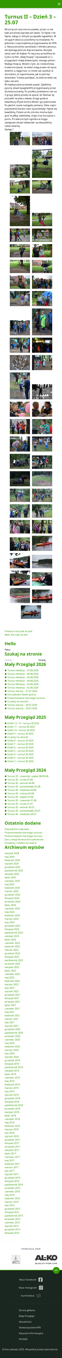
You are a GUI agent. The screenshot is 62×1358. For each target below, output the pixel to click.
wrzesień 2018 (12, 1108)
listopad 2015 (12, 1212)
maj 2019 (9, 1081)
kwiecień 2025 (12, 887)
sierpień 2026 (12, 853)
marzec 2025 (11, 891)
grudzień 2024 (12, 894)
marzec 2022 (11, 984)
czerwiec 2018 (12, 1119)
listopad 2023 (12, 929)
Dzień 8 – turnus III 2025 (20, 740)
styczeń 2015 (12, 1226)
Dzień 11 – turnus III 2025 (21, 726)
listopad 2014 (12, 1232)
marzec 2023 (11, 949)
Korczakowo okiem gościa (21, 694)
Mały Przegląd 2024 (25, 770)
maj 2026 (9, 856)
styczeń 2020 (12, 1056)
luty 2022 (9, 987)
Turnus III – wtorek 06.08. (21, 783)
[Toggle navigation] (59, 4)
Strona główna (27, 1310)
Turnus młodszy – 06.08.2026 (22, 673)
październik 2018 (14, 1105)
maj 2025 (9, 884)
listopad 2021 (12, 998)
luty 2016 (9, 1205)
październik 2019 (14, 1067)
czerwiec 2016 (12, 1191)
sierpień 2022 (12, 967)
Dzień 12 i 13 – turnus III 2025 (23, 723)
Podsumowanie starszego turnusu (26, 698)
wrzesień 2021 (12, 1001)
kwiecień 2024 (12, 915)
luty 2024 (9, 922)
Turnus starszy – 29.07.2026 (22, 708)
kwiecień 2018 (12, 1125)
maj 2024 (9, 912)
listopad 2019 (12, 1063)
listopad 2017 (12, 1143)
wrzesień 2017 (12, 1146)
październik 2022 (14, 960)
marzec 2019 (11, 1088)
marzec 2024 (11, 918)
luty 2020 (9, 1053)
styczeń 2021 (12, 1025)
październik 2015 (14, 1215)
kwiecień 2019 (12, 1084)
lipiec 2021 (10, 1005)
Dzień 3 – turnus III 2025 (20, 757)
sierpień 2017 (12, 1150)
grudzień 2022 (12, 953)
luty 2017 (9, 1170)
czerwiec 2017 (12, 1157)
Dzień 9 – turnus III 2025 (20, 733)
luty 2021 (9, 1022)
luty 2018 (9, 1132)
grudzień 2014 (12, 1229)
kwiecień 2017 (12, 1163)
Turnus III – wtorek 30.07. (21, 807)
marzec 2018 (11, 1129)
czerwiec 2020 (12, 1039)
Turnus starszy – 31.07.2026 (22, 691)
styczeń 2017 (12, 1174)
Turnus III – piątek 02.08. (20, 796)
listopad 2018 (12, 1101)
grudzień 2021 (12, 994)
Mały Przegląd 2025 (25, 717)
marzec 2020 (11, 1050)
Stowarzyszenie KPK (30, 1327)
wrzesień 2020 (12, 1036)
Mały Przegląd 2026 (25, 664)
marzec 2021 (11, 1019)
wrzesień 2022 (12, 963)
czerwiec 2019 (12, 1077)
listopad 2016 (12, 1181)
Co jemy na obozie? (17, 701)
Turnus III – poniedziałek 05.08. (24, 786)
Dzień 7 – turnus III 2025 (20, 744)
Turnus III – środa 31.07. (20, 803)
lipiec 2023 (10, 939)
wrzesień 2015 (12, 1219)
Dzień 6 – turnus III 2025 (20, 747)
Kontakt (23, 1339)
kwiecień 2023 (12, 946)
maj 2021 (9, 1012)
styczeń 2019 (12, 1094)
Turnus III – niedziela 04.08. (22, 790)
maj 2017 (9, 1160)
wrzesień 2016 (12, 1188)
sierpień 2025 (12, 874)
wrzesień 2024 (12, 901)
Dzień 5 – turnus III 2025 (20, 750)
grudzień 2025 (12, 867)
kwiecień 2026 (12, 860)
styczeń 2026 (12, 863)
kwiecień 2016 (12, 1198)
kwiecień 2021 (12, 1015)
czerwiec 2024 (12, 908)
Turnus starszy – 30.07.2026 (22, 704)
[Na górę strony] (56, 1270)
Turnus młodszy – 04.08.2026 (22, 680)
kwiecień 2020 (12, 1046)
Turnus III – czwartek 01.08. (22, 800)
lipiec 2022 (10, 970)
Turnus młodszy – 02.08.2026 (22, 687)
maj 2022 (9, 977)
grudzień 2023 (12, 925)
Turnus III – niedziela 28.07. (22, 814)
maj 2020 (9, 1043)
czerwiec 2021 (12, 1008)
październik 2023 (14, 932)
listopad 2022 (12, 956)
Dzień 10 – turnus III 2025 (21, 730)
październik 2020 (14, 1032)
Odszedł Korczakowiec (17, 829)
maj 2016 (9, 1195)
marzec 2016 (11, 1201)
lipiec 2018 (10, 1115)
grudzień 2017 (12, 1139)
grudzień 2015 (12, 1208)
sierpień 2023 (12, 936)
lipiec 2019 (10, 1074)
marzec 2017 (11, 1167)
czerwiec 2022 (12, 974)
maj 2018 (9, 1122)
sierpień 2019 (12, 1070)
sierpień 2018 (12, 1112)
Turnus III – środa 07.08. (20, 779)
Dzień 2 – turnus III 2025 (20, 761)
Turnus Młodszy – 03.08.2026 (22, 684)
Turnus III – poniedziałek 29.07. (24, 810)
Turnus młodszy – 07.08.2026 (22, 670)
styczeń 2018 (12, 1136)
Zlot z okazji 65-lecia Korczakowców (24, 839)
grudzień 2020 (12, 1029)
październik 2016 (14, 1184)
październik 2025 (14, 870)
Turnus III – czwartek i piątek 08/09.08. (28, 776)
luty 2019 (9, 1091)
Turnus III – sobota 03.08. (21, 793)
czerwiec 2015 (12, 1222)
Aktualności (25, 1321)
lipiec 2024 (10, 905)
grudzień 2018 (12, 1098)
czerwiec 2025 (12, 880)
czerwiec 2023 (12, 943)
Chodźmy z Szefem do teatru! (21, 843)
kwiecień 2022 (12, 981)
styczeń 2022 (12, 991)
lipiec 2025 (10, 877)
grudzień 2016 (12, 1177)
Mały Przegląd (26, 1316)
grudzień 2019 (12, 1060)
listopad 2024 (12, 898)
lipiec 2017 (10, 1153)
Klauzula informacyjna (31, 1333)
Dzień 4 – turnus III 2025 (20, 754)
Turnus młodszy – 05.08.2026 (22, 677)
